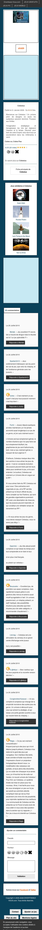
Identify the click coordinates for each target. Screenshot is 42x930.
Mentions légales (29, 917)
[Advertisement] (21, 77)
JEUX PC (7, 5)
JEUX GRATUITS (31, 2)
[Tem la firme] (21, 239)
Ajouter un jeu (30, 911)
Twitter (33, 890)
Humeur (10, 847)
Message (10, 857)
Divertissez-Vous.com (12, 2)
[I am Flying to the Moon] (21, 223)
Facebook (24, 890)
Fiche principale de (23, 170)
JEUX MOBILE (20, 5)
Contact (15, 911)
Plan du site (11, 917)
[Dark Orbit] (21, 190)
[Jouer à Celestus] (21, 26)
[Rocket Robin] (21, 206)
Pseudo (10, 838)
